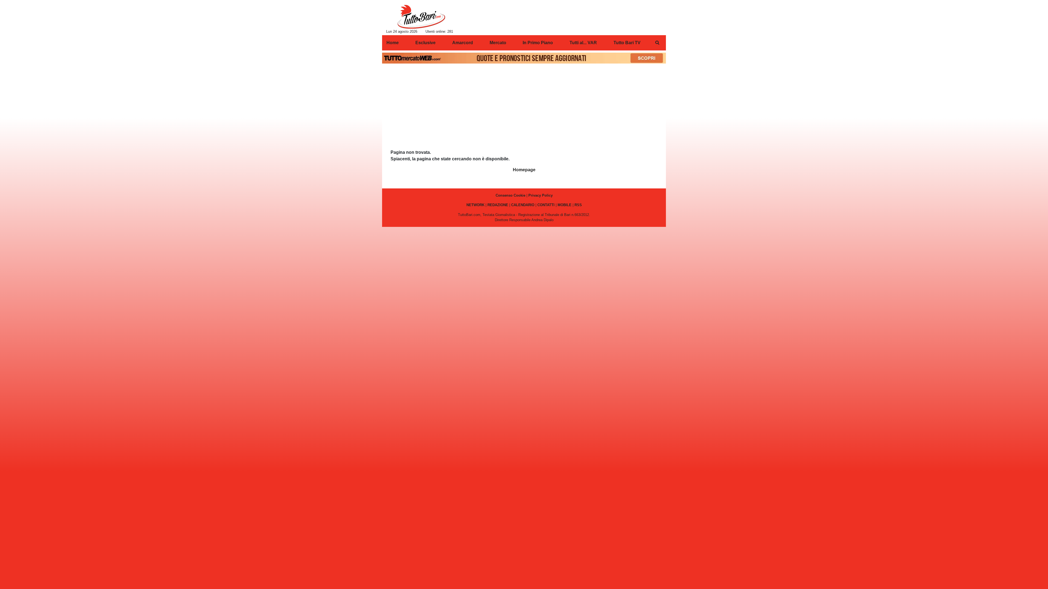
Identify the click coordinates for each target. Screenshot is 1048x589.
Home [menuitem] (392, 42)
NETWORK (475, 205)
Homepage (524, 169)
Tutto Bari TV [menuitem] (627, 42)
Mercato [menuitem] (498, 42)
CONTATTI (546, 205)
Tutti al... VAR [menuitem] (583, 42)
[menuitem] (657, 43)
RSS (578, 205)
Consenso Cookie (510, 195)
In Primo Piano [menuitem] (538, 42)
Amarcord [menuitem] (462, 42)
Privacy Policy (540, 195)
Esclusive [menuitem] (425, 42)
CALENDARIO (522, 205)
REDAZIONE (497, 205)
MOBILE (564, 205)
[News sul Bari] (421, 16)
